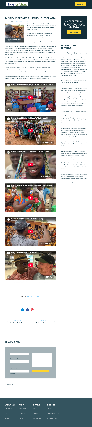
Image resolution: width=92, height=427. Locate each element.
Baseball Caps (51, 411)
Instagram (36, 411)
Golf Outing (22, 408)
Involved (23, 413)
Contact (21, 418)
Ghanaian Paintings (52, 416)
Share (27, 312)
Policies (7, 418)
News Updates (37, 418)
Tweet (22, 312)
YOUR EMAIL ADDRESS (15, 358)
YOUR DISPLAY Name (15, 351)
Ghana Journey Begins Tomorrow (18, 321)
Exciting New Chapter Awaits (43, 321)
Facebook (36, 408)
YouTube (35, 416)
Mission (8, 408)
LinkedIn (35, 413)
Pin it (32, 312)
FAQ (6, 413)
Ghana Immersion (24, 416)
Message (34, 351)
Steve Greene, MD (20, 21)
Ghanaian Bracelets (53, 413)
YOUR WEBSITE (13, 368)
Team (7, 411)
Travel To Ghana (24, 411)
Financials (8, 416)
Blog (27, 21)
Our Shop (49, 408)
